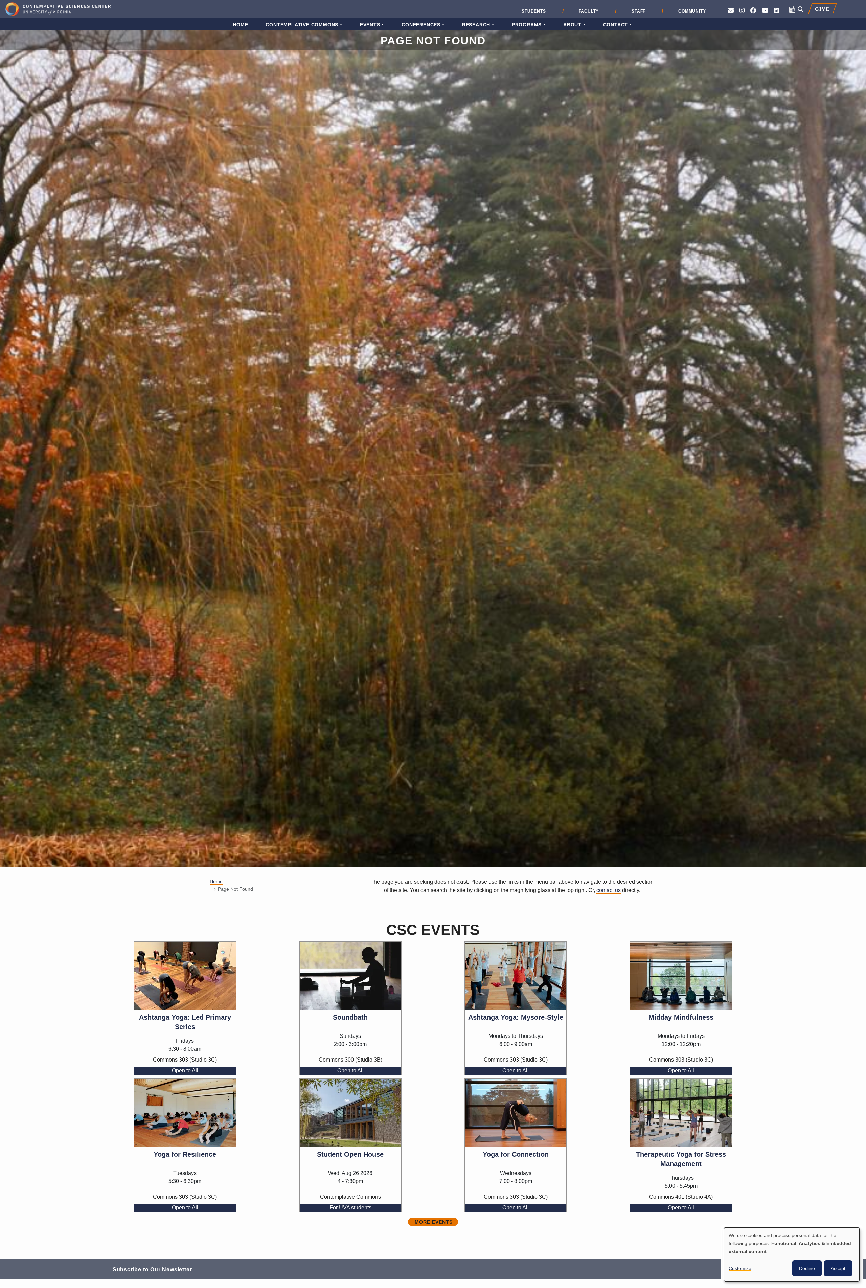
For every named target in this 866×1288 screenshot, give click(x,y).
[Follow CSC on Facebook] (753, 10)
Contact (615, 24)
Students (534, 11)
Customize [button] (740, 1268)
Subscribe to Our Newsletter (152, 1269)
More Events (434, 1222)
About (572, 24)
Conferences (421, 24)
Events (370, 24)
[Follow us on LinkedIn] (776, 10)
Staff (638, 11)
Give (822, 9)
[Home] (58, 10)
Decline (807, 1268)
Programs (527, 24)
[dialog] (791, 1254)
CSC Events (433, 930)
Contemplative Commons (302, 24)
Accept (838, 1268)
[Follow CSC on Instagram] (742, 10)
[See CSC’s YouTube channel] (765, 10)
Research (476, 24)
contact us (608, 890)
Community (692, 11)
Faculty (589, 11)
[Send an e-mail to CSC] (731, 10)
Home (240, 24)
